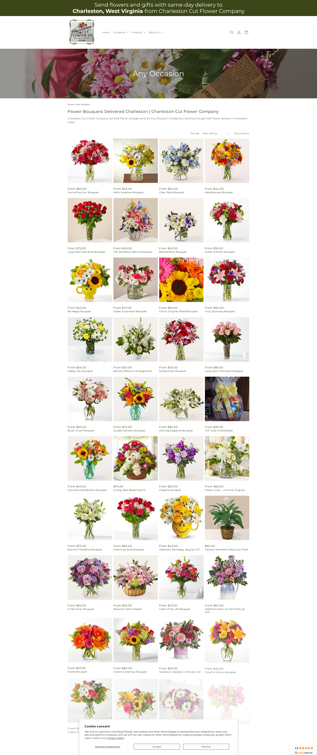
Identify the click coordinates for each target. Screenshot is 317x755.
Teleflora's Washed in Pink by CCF (180, 671)
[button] (120, 32)
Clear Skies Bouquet (171, 192)
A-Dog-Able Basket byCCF (129, 490)
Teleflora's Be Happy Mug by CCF (179, 549)
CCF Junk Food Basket (219, 430)
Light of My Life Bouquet (174, 609)
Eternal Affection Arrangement (132, 371)
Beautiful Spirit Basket (127, 609)
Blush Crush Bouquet (81, 430)
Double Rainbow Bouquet (129, 430)
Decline (206, 746)
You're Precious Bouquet (83, 192)
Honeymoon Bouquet (172, 371)
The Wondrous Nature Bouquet (132, 251)
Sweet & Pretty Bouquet (220, 251)
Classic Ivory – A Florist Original (225, 490)
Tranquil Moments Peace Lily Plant (226, 549)
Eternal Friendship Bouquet (85, 549)
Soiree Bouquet (77, 671)
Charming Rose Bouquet (128, 549)
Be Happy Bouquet (79, 311)
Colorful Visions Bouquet (220, 671)
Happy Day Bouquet (80, 371)
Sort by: (195, 133)
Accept (157, 746)
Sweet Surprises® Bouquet (130, 311)
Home (71, 104)
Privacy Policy (115, 738)
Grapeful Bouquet (170, 490)
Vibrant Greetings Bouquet (130, 671)
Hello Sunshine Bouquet (128, 192)
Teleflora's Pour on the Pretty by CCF (225, 611)
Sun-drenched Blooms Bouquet (87, 490)
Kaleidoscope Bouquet (219, 192)
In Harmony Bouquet (81, 609)
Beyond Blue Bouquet (173, 251)
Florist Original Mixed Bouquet (178, 311)
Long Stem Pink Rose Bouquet (224, 371)
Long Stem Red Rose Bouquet (86, 251)
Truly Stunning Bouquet (220, 311)
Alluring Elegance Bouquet (176, 430)
